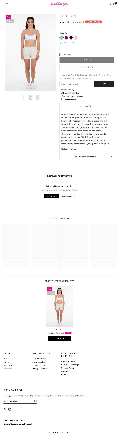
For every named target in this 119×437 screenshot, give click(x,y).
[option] (30, 52)
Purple (66, 38)
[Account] (110, 4)
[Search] (7, 4)
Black (71, 38)
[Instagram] (9, 409)
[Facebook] (5, 409)
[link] (15, 262)
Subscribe (104, 84)
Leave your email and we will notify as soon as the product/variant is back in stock (85, 77)
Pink (76, 38)
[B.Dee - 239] (59, 306)
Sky (62, 38)
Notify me (59, 338)
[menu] (3, 4)
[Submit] (35, 401)
